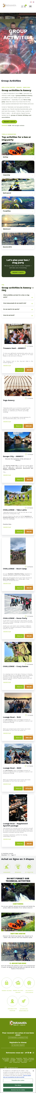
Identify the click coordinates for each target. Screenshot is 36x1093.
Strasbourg (16, 1062)
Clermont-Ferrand (29, 1059)
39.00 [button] (29, 844)
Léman (25, 1061)
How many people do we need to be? (14, 303)
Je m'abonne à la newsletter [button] (18, 1037)
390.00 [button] (29, 738)
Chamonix (20, 1059)
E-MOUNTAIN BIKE (18, 963)
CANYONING (18, 904)
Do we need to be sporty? (11, 309)
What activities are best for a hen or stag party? (16, 296)
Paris (10, 1062)
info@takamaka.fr (13, 1067)
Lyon (30, 1061)
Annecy (13, 1058)
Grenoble (12, 1061)
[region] (18, 1080)
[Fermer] (33, 1071)
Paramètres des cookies (18, 1080)
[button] (6, 868)
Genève (7, 1061)
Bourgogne (6, 1059)
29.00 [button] (29, 370)
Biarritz (25, 1058)
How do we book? (9, 315)
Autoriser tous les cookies (18, 1090)
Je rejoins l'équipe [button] (18, 1045)
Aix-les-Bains (5, 1058)
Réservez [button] (20, 370)
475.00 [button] (28, 788)
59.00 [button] (29, 532)
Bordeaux (31, 1058)
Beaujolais (19, 1058)
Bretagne (13, 1059)
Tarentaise (24, 1062)
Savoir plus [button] (7, 365)
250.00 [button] (29, 426)
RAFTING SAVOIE (18, 934)
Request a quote (9, 121)
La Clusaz (19, 1061)
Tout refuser (18, 1085)
